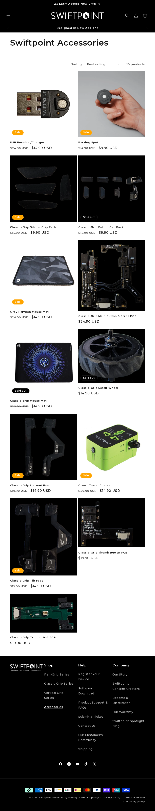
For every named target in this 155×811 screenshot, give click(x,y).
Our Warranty (122, 712)
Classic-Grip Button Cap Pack (101, 227)
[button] (8, 15)
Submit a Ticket (90, 716)
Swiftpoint (45, 797)
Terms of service (134, 797)
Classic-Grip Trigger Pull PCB (33, 637)
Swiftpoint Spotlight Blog (128, 723)
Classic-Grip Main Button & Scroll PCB (107, 316)
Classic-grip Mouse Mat (28, 400)
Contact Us (87, 726)
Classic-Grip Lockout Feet (30, 485)
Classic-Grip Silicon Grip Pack (33, 227)
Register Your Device (89, 676)
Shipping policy (135, 801)
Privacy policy (111, 797)
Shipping (85, 749)
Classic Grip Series (58, 683)
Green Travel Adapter (95, 485)
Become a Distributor (121, 700)
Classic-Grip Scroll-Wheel (98, 387)
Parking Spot (88, 142)
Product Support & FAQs (93, 705)
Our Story (119, 674)
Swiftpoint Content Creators (126, 686)
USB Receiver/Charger (27, 142)
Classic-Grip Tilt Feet (26, 580)
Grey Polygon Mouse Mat (29, 311)
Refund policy (90, 797)
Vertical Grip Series (54, 695)
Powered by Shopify (65, 797)
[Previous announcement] (7, 28)
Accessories (53, 707)
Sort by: (77, 64)
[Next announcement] (147, 28)
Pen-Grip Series (56, 674)
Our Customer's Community (90, 737)
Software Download (86, 691)
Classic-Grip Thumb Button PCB (102, 552)
